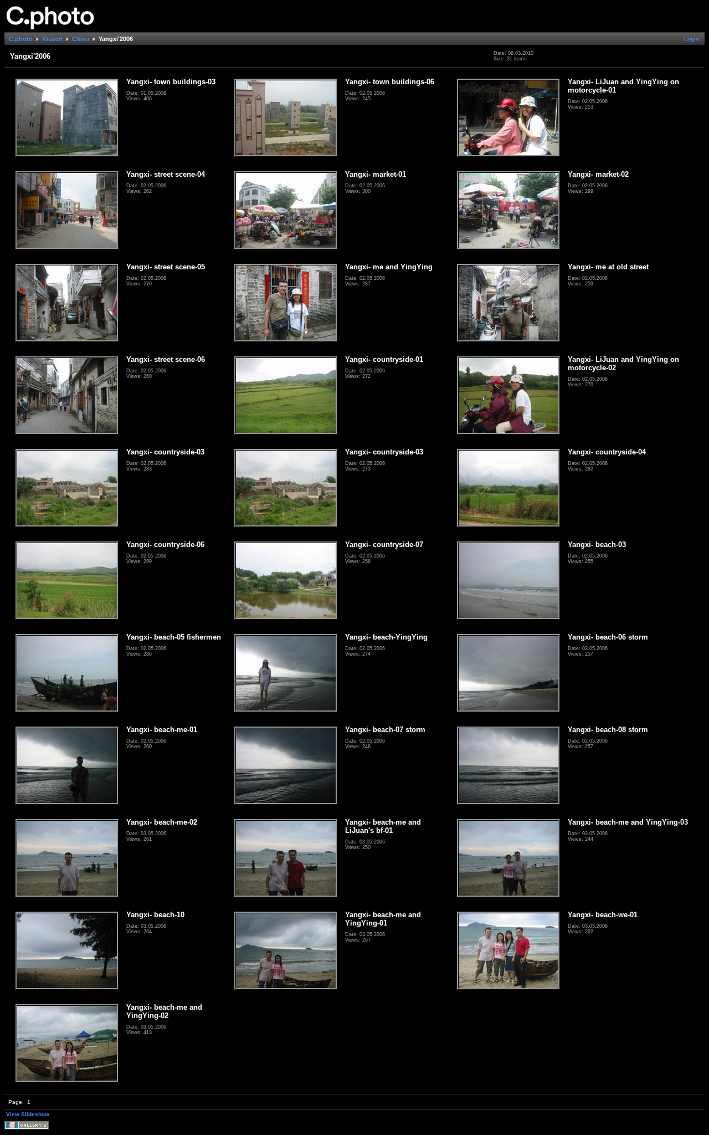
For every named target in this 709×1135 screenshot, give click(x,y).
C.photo (21, 38)
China (80, 38)
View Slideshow (27, 1114)
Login (691, 38)
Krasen (52, 38)
